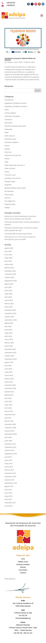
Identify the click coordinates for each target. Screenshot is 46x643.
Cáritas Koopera (10, 113)
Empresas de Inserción (13, 155)
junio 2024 (8, 330)
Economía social (10, 139)
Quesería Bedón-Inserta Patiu (15, 188)
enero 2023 (9, 382)
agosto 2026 (9, 248)
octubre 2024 (9, 317)
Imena (7, 172)
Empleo (7, 149)
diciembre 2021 (10, 415)
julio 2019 (8, 457)
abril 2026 (8, 261)
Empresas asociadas (23, 564)
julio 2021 (8, 418)
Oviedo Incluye (10, 181)
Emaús (7, 146)
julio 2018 (8, 490)
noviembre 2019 (10, 447)
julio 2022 (8, 398)
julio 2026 (8, 251)
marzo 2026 (9, 264)
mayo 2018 (8, 496)
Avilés (7, 110)
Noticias (23, 567)
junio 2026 (8, 255)
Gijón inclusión (10, 168)
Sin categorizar (10, 201)
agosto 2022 (9, 395)
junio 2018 (8, 493)
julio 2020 (8, 437)
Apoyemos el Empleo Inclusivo (15, 103)
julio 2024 (8, 326)
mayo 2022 (8, 405)
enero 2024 (9, 346)
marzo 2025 (9, 300)
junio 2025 (8, 290)
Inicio (23, 559)
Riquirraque (9, 195)
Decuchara (8, 123)
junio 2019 (8, 460)
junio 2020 (8, 441)
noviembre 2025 (10, 274)
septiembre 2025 (11, 281)
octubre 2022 (9, 392)
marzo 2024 (9, 339)
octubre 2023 (9, 356)
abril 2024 (8, 336)
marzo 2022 (9, 411)
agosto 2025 (9, 284)
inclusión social (10, 175)
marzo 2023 (9, 375)
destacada (8, 129)
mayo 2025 (8, 294)
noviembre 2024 (10, 313)
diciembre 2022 (10, 385)
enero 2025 (9, 307)
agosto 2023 (9, 362)
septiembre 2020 (11, 434)
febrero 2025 (9, 304)
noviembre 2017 (10, 503)
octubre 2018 (9, 480)
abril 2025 (8, 297)
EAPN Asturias (10, 136)
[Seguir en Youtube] (39, 4)
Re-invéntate (9, 191)
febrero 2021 (9, 421)
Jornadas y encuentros (13, 178)
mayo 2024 (8, 333)
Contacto (23, 573)
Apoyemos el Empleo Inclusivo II (16, 106)
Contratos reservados (12, 116)
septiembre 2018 (11, 483)
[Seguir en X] (32, 4)
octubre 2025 (9, 277)
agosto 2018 (9, 486)
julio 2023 (8, 366)
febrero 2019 (9, 470)
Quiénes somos (23, 562)
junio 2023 (8, 369)
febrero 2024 (9, 343)
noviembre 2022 (10, 388)
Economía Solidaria (11, 142)
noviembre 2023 (10, 353)
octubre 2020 (9, 431)
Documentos (23, 570)
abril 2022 (8, 408)
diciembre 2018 (10, 473)
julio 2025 (8, 287)
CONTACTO (11, 5)
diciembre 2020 (10, 424)
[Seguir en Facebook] (28, 4)
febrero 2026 (9, 268)
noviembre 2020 (10, 428)
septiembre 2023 (11, 359)
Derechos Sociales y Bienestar (15, 126)
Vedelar (7, 208)
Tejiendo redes (29, 62)
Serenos (7, 198)
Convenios (8, 119)
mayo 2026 (8, 258)
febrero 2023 (9, 379)
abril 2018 (8, 499)
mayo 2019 (8, 464)
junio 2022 (8, 401)
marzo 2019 (9, 467)
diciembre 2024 (10, 310)
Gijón (6, 162)
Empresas (8, 152)
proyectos (8, 185)
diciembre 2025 (10, 271)
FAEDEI (7, 159)
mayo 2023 (8, 372)
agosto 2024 (9, 323)
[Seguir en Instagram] (35, 4)
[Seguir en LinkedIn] (43, 4)
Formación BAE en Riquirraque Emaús (18, 234)
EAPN (6, 133)
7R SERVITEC (9, 100)
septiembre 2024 (11, 320)
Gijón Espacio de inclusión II (15, 165)
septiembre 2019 (11, 454)
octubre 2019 (9, 450)
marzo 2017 (9, 506)
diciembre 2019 (10, 444)
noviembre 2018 (10, 477)
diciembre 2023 (10, 349)
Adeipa (10, 62)
